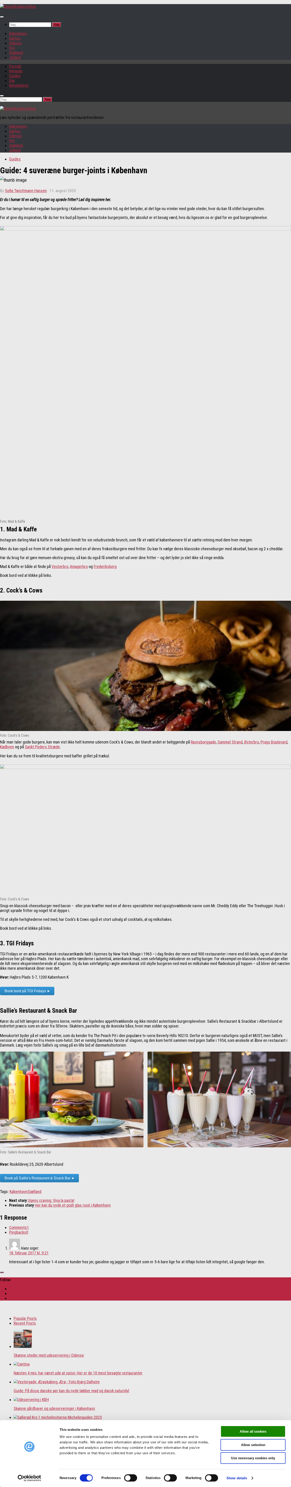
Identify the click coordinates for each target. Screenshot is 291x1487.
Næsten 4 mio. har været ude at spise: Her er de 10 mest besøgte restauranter (78, 1373)
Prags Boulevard (274, 742)
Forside (15, 66)
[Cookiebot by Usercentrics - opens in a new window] (29, 1478)
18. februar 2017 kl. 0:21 (29, 1253)
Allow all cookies (253, 1431)
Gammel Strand (230, 742)
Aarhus (15, 38)
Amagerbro (79, 566)
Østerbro (251, 742)
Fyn (12, 47)
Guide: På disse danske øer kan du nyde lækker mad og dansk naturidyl (71, 1390)
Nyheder (16, 71)
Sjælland (16, 52)
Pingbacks (18, 1232)
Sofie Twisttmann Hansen (26, 190)
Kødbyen (7, 746)
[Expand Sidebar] (2, 1272)
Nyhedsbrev (19, 85)
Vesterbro (60, 566)
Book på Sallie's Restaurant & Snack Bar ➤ (39, 1178)
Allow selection (253, 1445)
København (18, 33)
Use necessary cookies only (253, 1458)
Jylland (15, 57)
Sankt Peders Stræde (42, 746)
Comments (19, 1227)
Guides (15, 75)
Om (12, 80)
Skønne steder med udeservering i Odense (49, 1355)
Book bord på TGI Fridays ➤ (27, 991)
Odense (15, 43)
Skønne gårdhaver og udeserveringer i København (54, 1408)
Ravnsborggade (203, 742)
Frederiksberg (105, 566)
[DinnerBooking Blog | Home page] (18, 6)
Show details (236, 1478)
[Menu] (2, 17)
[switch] (130, 1478)
